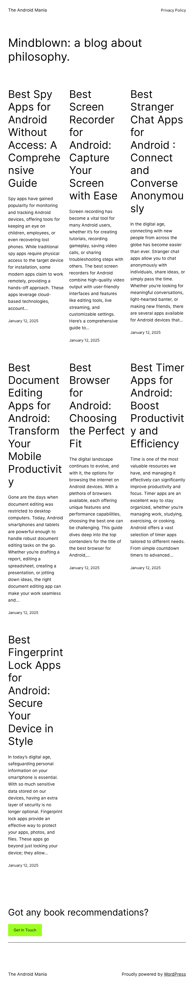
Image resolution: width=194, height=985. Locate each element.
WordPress (175, 974)
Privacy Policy (173, 10)
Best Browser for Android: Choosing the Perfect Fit (97, 405)
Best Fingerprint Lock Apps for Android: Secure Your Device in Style (35, 690)
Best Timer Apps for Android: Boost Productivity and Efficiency (157, 405)
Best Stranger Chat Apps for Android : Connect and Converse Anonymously (157, 151)
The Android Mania (27, 10)
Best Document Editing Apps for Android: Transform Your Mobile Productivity (35, 424)
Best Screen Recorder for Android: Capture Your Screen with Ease (93, 145)
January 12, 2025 (23, 320)
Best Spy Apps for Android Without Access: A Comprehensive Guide (34, 138)
